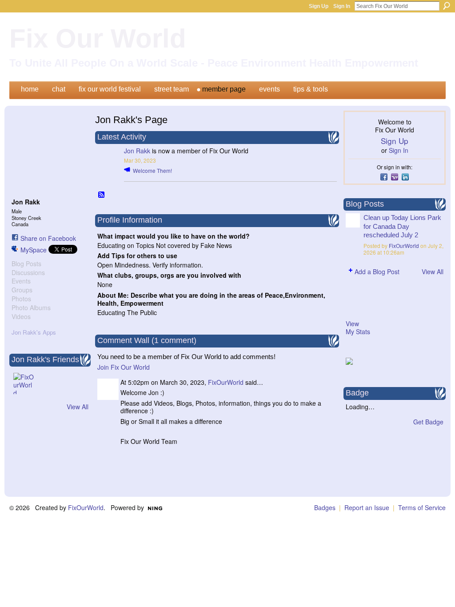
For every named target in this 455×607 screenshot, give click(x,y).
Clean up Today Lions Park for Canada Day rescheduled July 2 (402, 226)
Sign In (341, 6)
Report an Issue (366, 507)
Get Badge (428, 421)
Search (446, 6)
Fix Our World (97, 38)
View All (77, 406)
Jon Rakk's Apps (34, 332)
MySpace (33, 249)
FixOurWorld (225, 382)
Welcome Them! (152, 170)
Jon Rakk (137, 150)
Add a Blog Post (377, 271)
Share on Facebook (48, 238)
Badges (324, 507)
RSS (102, 195)
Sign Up (318, 6)
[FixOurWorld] (24, 383)
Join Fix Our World (123, 367)
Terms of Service (422, 507)
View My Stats (358, 327)
